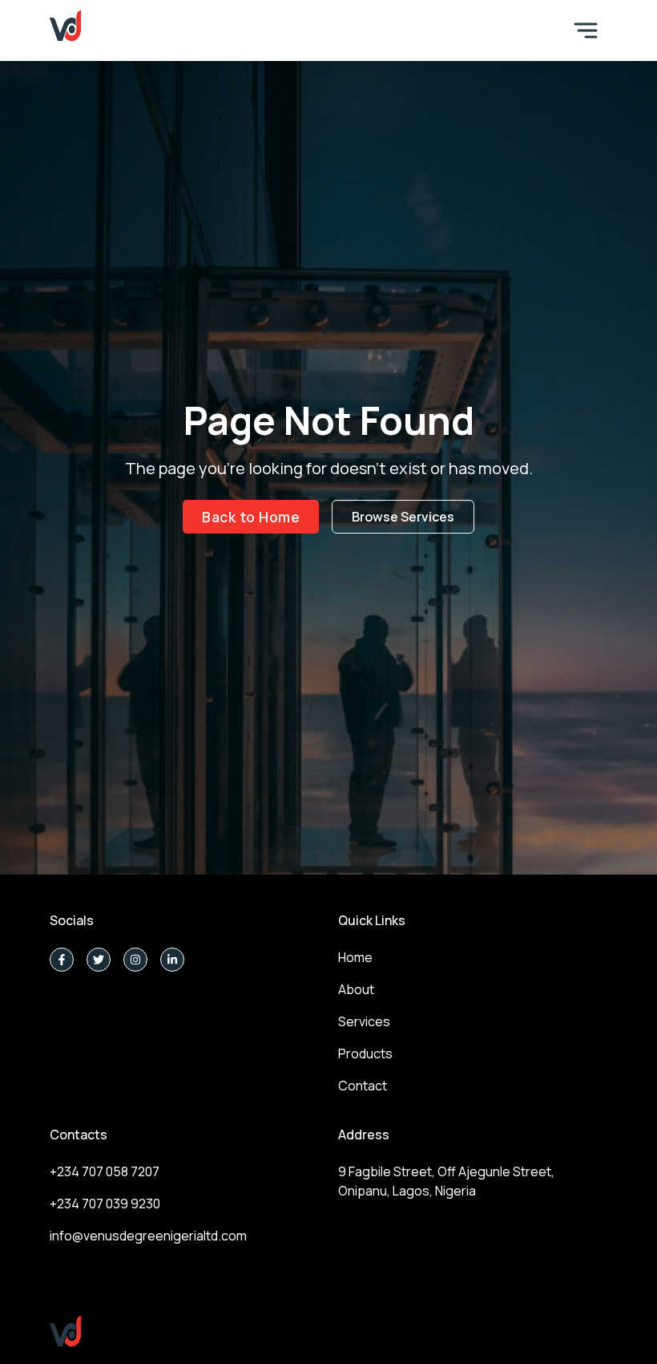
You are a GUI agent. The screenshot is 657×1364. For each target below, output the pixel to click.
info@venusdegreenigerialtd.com (148, 1235)
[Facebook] (62, 960)
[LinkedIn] (172, 960)
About (356, 989)
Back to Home (251, 516)
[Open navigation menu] (585, 30)
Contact (362, 1085)
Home (355, 957)
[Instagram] (135, 960)
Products (365, 1053)
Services (364, 1021)
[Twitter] (99, 960)
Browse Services (403, 517)
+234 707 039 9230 (105, 1203)
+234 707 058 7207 (104, 1171)
